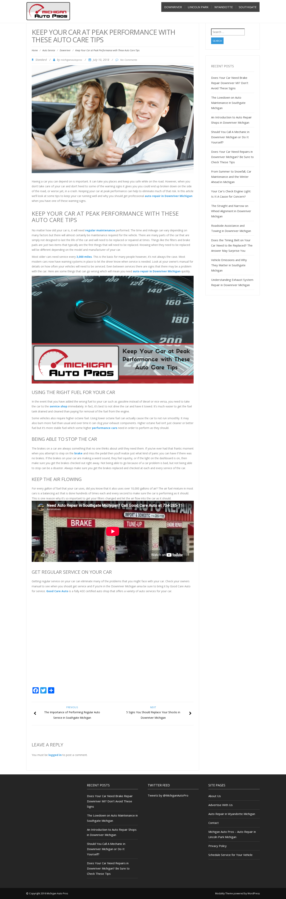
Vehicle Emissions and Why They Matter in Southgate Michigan (229, 265)
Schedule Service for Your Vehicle (230, 855)
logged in (55, 755)
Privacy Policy (217, 846)
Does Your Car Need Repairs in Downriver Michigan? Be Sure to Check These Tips (232, 157)
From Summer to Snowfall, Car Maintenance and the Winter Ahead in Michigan (231, 176)
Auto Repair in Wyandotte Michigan (231, 814)
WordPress (253, 893)
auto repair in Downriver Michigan (168, 196)
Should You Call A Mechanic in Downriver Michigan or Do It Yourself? (230, 137)
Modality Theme (224, 893)
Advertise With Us (220, 805)
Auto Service (48, 50)
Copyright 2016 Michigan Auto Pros (48, 893)
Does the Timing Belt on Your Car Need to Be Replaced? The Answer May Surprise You (232, 245)
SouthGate (248, 7)
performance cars (104, 428)
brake (78, 453)
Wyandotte (223, 7)
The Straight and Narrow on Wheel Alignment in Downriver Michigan (231, 211)
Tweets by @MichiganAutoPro (168, 795)
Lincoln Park (198, 7)
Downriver (173, 7)
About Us (214, 796)
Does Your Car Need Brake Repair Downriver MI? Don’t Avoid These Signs (229, 83)
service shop (58, 406)
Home (35, 50)
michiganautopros (71, 60)
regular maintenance (100, 230)
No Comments (128, 60)
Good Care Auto (57, 591)
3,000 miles (84, 257)
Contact (213, 823)
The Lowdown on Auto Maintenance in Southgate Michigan (228, 102)
